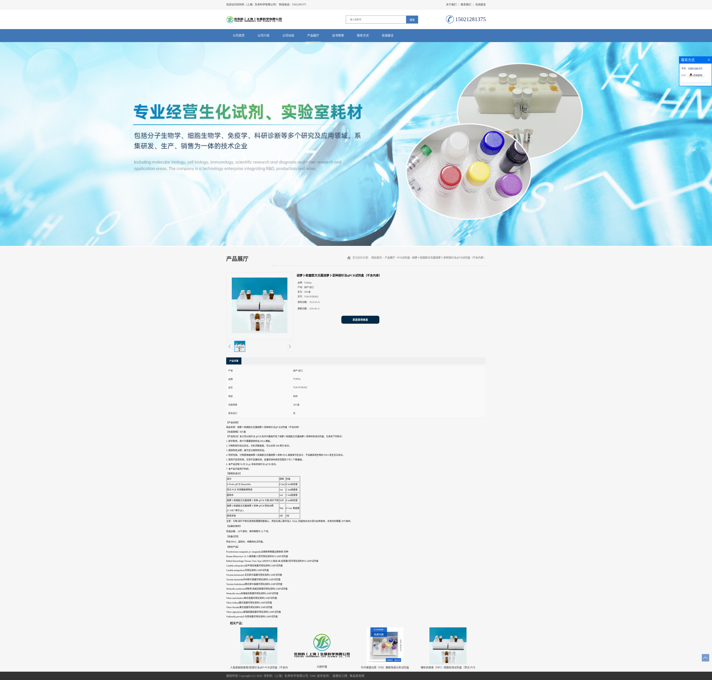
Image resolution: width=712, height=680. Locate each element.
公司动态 (288, 35)
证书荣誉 (338, 35)
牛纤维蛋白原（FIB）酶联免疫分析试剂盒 (385, 667)
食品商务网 (357, 675)
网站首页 (376, 257)
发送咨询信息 (360, 319)
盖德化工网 (339, 675)
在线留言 (480, 4)
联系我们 (466, 4)
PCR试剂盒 (403, 257)
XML (313, 675)
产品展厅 (313, 35)
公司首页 (239, 35)
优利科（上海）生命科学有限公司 (286, 675)
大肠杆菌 (322, 666)
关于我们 (451, 4)
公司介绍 (263, 35)
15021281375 (299, 4)
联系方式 (363, 35)
